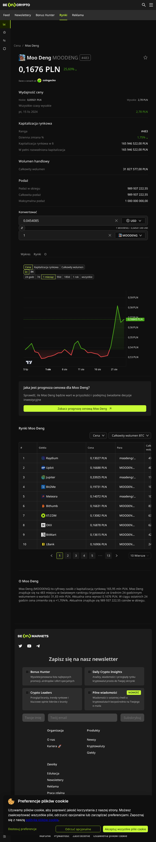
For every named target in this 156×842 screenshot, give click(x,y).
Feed (6, 15)
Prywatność (61, 836)
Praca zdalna (56, 793)
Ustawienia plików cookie (110, 836)
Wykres (25, 254)
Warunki (45, 836)
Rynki (63, 15)
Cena (17, 45)
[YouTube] (29, 646)
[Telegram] (38, 646)
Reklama (78, 15)
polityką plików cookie (42, 820)
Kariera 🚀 (54, 746)
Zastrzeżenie (81, 836)
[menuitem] (5, 24)
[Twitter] (20, 646)
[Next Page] (116, 555)
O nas (51, 739)
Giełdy (91, 752)
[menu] (5, 36)
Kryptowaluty (96, 746)
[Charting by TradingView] (29, 362)
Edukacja (53, 773)
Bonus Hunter (45, 15)
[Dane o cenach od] (46, 81)
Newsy (91, 739)
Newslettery (23, 15)
